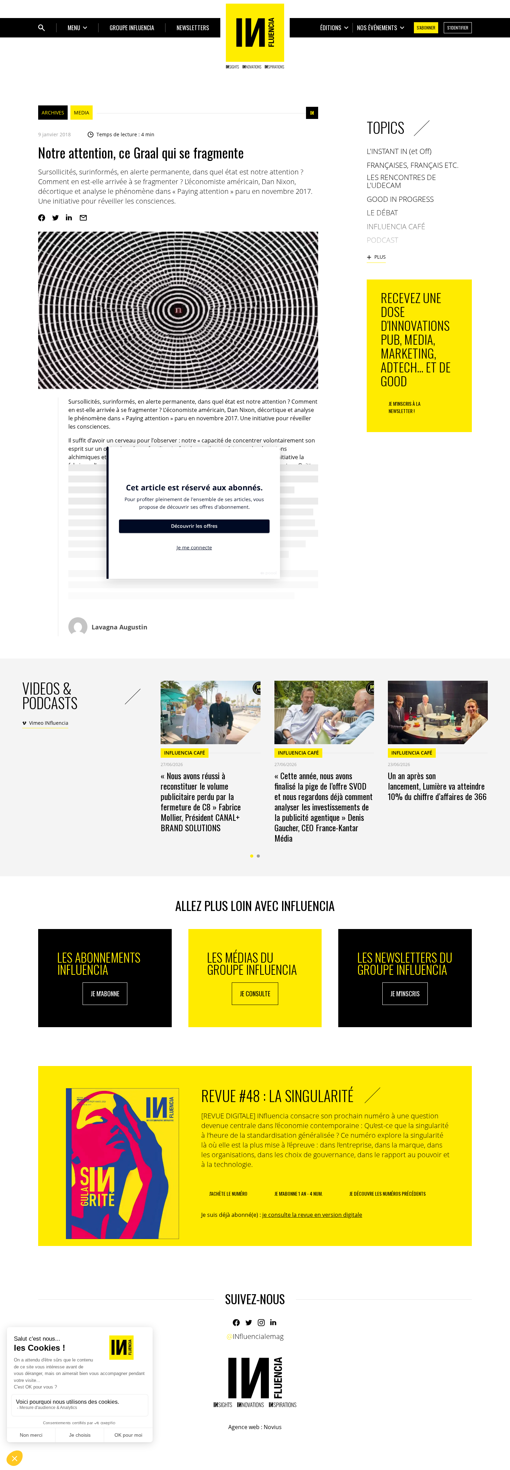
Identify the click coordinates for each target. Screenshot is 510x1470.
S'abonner (426, 28)
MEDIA (81, 112)
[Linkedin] (69, 217)
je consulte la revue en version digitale (312, 1215)
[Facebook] (41, 217)
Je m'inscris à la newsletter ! (404, 407)
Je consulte (255, 993)
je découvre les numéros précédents (387, 1193)
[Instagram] (261, 1322)
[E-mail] (83, 217)
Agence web (244, 1427)
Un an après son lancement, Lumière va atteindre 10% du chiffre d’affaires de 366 (437, 785)
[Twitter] (55, 217)
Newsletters (193, 27)
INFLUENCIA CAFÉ (184, 752)
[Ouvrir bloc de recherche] (41, 28)
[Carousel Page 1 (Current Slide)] (251, 856)
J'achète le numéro (228, 1193)
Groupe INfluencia (132, 27)
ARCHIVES (53, 112)
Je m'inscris (405, 993)
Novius (273, 1427)
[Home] (255, 36)
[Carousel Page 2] (258, 856)
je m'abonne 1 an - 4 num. (298, 1193)
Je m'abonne (105, 993)
